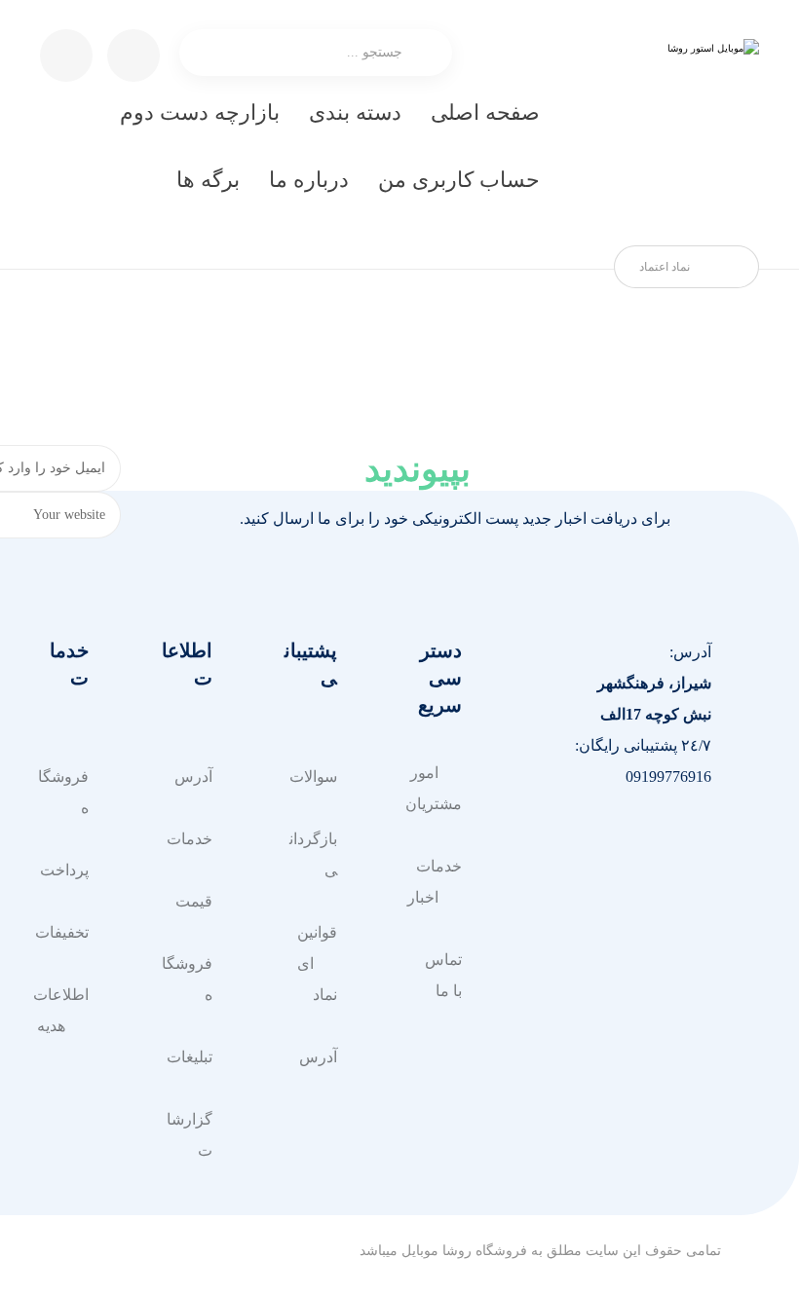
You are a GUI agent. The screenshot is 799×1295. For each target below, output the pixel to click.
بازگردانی (313, 854)
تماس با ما (443, 975)
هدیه (51, 1026)
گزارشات (189, 1135)
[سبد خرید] (133, 54)
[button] (691, 841)
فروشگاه (187, 979)
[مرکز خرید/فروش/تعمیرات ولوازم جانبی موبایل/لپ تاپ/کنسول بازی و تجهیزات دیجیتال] (671, 126)
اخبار (422, 897)
